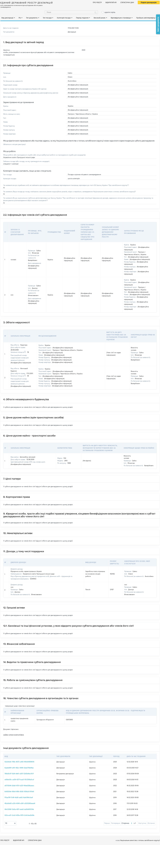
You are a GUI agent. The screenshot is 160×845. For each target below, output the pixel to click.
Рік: (20, 18)
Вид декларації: (7, 18)
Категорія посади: (64, 18)
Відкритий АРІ (111, 2)
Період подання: (82, 18)
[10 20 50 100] (10, 823)
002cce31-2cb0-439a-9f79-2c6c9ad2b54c (19, 815)
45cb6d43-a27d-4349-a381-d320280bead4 (20, 803)
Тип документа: (32, 18)
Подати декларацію (149, 2)
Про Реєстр (97, 2)
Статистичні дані (127, 2)
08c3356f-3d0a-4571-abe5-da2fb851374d (19, 809)
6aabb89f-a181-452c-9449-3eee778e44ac (19, 768)
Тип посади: (47, 18)
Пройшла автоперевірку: (145, 18)
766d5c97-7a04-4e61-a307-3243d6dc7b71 (19, 773)
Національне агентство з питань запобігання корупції (140, 840)
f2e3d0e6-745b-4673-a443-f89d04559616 (19, 762)
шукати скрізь (109, 12)
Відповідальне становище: (121, 18)
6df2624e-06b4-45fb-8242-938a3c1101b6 (19, 791)
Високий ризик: (100, 18)
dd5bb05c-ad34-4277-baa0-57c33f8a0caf (19, 779)
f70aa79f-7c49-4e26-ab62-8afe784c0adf (19, 797)
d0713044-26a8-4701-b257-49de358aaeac (19, 785)
